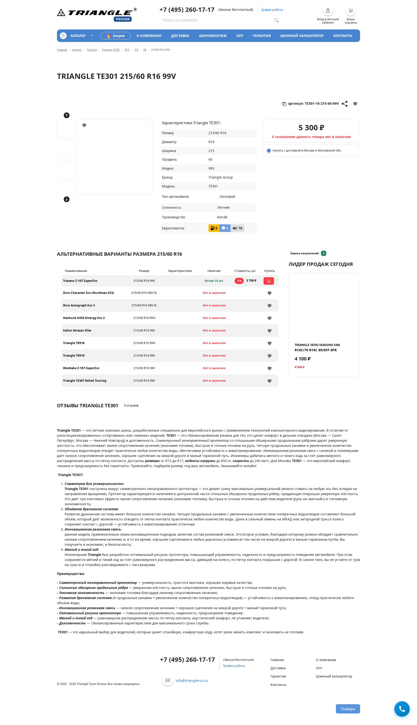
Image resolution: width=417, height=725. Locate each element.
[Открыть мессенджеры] (402, 710)
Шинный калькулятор (334, 676)
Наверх (348, 708)
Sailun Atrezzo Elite (77, 330)
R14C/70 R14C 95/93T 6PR (317, 347)
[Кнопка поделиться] (344, 103)
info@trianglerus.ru (192, 680)
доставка (180, 35)
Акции (119, 35)
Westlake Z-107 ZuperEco (81, 368)
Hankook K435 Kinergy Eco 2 (84, 318)
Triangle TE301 (111, 49)
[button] (328, 15)
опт (239, 35)
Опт (319, 668)
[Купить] (269, 281)
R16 (127, 49)
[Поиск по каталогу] (276, 20)
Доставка (278, 668)
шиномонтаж (213, 35)
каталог (78, 35)
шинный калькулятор (302, 35)
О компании (326, 659)
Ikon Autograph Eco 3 (79, 305)
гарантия (262, 35)
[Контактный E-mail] (168, 680)
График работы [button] (272, 10)
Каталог (77, 49)
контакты (343, 35)
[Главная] (97, 14)
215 (136, 49)
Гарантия (278, 676)
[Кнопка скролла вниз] (66, 199)
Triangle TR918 (73, 343)
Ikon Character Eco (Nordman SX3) (88, 293)
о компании (149, 35)
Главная (62, 49)
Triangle (92, 49)
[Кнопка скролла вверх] (66, 115)
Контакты (278, 684)
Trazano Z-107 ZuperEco (80, 281)
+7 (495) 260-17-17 (187, 9)
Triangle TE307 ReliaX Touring (84, 381)
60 (144, 49)
